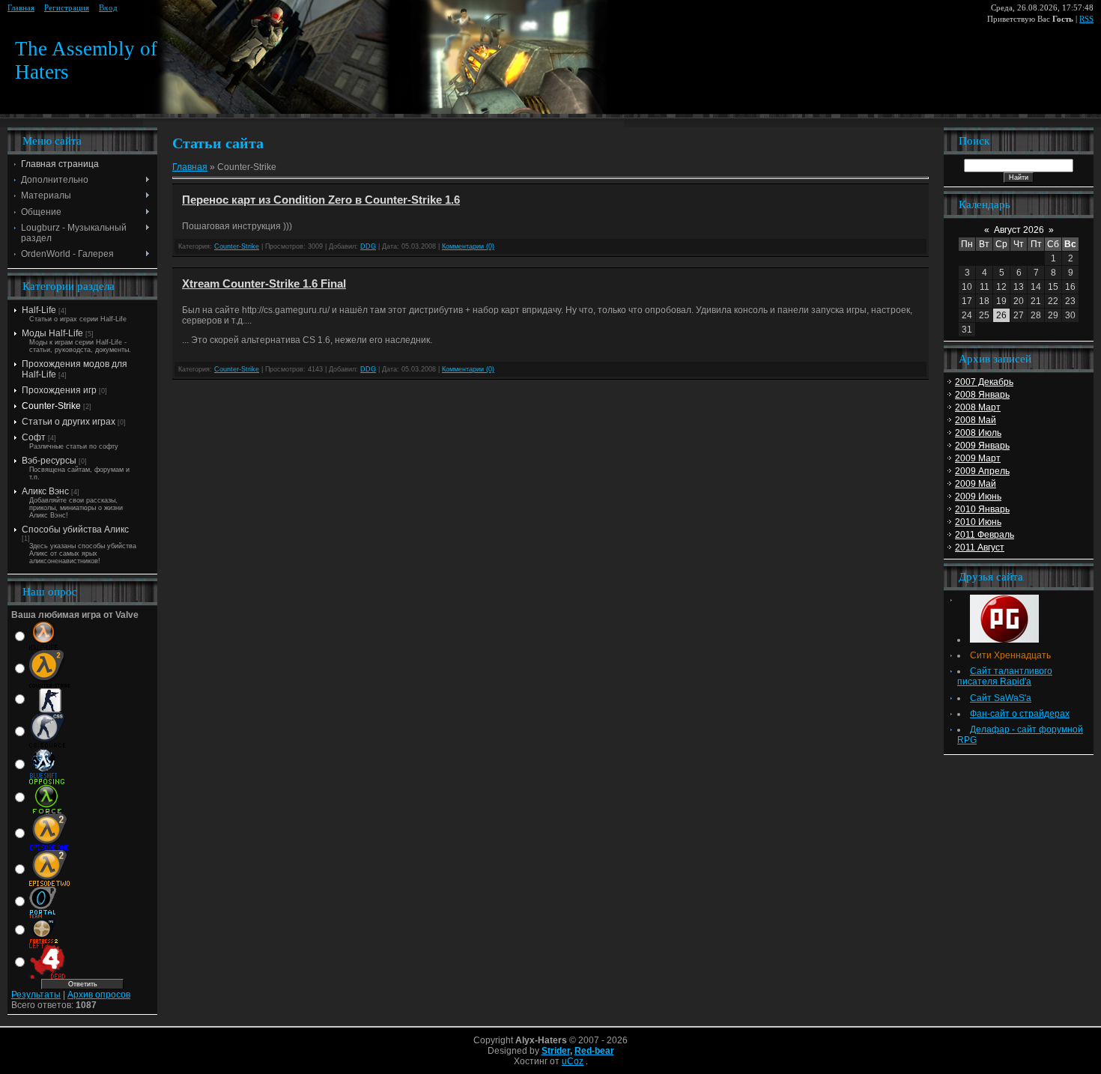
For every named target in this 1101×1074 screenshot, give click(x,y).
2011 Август (979, 547)
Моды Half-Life (52, 333)
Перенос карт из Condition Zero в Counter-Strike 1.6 (321, 200)
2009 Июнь (978, 496)
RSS (1086, 19)
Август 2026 (1019, 230)
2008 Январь (982, 394)
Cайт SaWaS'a (1000, 698)
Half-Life (39, 310)
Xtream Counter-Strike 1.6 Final (264, 284)
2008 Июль (978, 433)
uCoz (572, 1061)
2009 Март (978, 458)
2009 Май (975, 484)
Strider (556, 1051)
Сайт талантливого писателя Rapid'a (1004, 676)
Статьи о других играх (68, 421)
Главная (20, 8)
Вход (108, 8)
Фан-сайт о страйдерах (1020, 714)
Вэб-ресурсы (49, 460)
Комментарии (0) (468, 246)
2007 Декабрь (984, 382)
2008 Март (978, 407)
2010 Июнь (978, 522)
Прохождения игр (59, 390)
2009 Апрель (982, 471)
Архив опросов (98, 994)
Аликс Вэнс (45, 491)
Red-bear (594, 1051)
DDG (368, 246)
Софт (34, 437)
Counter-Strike (51, 406)
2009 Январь (982, 445)
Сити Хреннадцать (1010, 655)
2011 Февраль (984, 535)
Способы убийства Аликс (75, 529)
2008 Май (975, 420)
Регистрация (66, 8)
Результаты (36, 994)
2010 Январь (982, 509)
